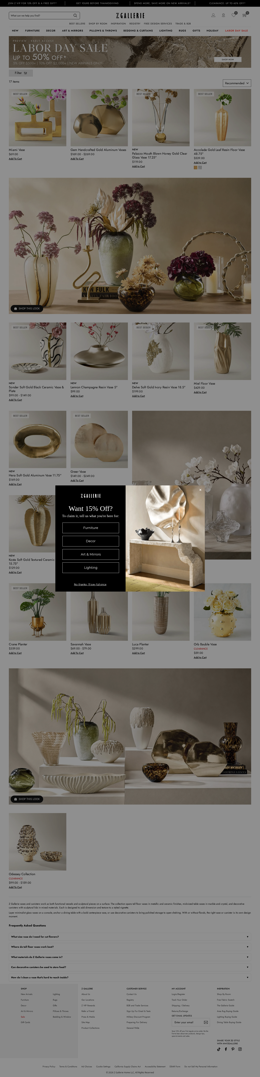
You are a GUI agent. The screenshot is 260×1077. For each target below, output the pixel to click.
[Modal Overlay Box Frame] (130, 538)
